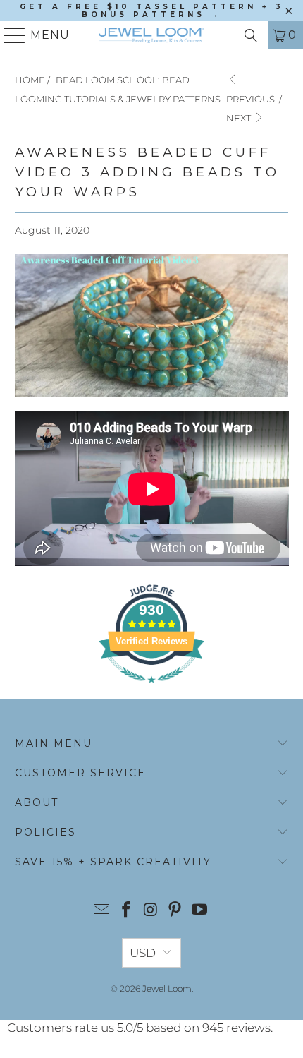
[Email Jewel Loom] (102, 911)
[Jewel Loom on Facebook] (126, 911)
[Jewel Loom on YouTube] (200, 911)
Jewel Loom (167, 988)
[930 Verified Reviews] (151, 690)
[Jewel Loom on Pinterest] (175, 911)
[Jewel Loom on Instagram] (150, 911)
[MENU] (9, 35)
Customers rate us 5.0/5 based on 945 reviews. (140, 1028)
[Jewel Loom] (152, 35)
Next (239, 118)
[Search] (250, 35)
